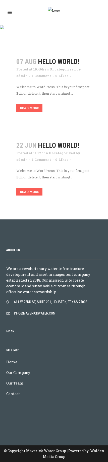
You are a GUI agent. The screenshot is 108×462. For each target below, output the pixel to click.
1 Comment (41, 75)
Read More (29, 108)
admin (22, 75)
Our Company (18, 372)
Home (11, 362)
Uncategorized (62, 69)
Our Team (15, 383)
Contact (13, 393)
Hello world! (58, 62)
